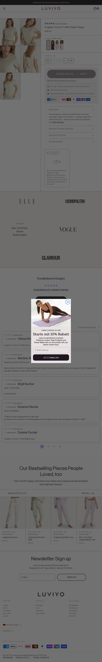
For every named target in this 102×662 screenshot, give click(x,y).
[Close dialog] (68, 302)
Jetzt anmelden (51, 358)
